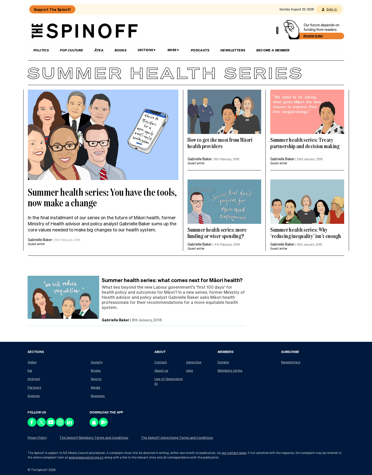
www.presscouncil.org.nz (86, 457)
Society (97, 362)
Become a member (273, 50)
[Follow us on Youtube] (51, 425)
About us (161, 370)
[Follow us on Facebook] (32, 425)
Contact (160, 362)
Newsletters (232, 50)
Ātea (99, 50)
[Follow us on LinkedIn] (69, 425)
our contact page (234, 453)
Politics (41, 50)
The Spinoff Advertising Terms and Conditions (177, 437)
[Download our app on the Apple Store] (94, 425)
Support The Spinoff (52, 9)
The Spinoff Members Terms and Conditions (93, 437)
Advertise (193, 362)
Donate (223, 362)
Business (98, 395)
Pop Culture (71, 50)
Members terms (230, 370)
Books (121, 50)
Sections (145, 50)
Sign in (331, 9)
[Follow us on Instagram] (60, 425)
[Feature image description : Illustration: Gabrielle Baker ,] (224, 202)
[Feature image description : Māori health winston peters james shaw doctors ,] (103, 135)
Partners (34, 387)
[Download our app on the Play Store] (103, 425)
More (172, 50)
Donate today (313, 36)
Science (34, 395)
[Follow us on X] (41, 425)
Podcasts (200, 50)
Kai (30, 370)
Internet (34, 379)
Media (95, 387)
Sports (96, 379)
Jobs (189, 370)
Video (32, 362)
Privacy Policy (37, 438)
